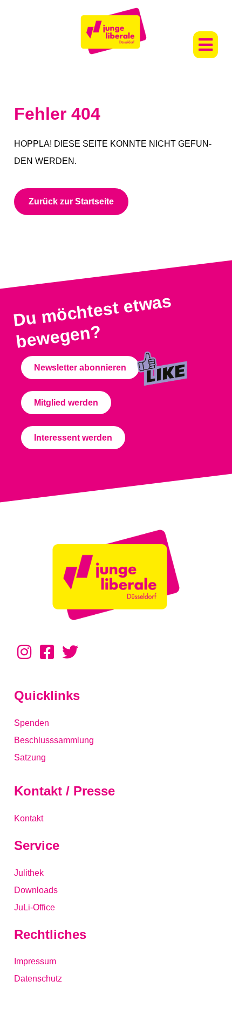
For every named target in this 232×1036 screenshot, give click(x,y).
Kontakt (28, 818)
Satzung (30, 757)
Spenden (31, 723)
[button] (205, 44)
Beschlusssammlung (54, 740)
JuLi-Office (34, 907)
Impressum (35, 961)
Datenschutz (38, 978)
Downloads (36, 890)
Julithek (29, 872)
